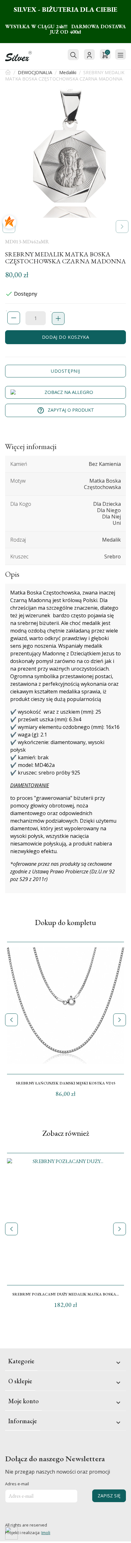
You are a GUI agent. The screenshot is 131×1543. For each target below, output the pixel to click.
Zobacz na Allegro (69, 392)
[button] (122, 226)
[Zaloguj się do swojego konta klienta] (89, 54)
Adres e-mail (17, 1484)
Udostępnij (65, 371)
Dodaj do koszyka (65, 337)
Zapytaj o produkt (65, 410)
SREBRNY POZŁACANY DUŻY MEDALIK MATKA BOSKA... (65, 1294)
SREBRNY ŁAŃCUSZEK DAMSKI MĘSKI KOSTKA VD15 (65, 1083)
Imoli (45, 1532)
